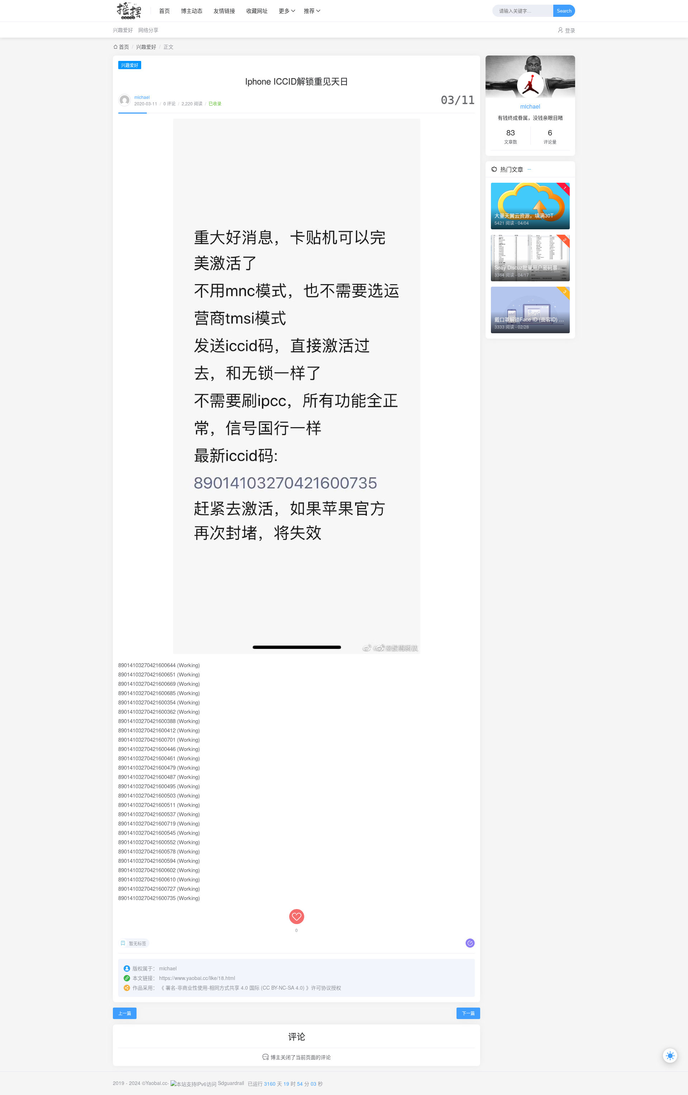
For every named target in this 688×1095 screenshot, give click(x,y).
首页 (164, 10)
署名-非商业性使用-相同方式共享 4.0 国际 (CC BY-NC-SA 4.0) (235, 987)
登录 (570, 30)
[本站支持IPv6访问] (193, 1082)
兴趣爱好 (123, 29)
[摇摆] (132, 10)
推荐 (309, 10)
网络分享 (148, 29)
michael (142, 97)
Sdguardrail (231, 1082)
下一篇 (468, 1013)
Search (564, 11)
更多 (284, 10)
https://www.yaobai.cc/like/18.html (197, 977)
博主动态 (191, 10)
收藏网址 (257, 10)
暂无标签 (137, 943)
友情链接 (224, 10)
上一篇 (124, 1013)
